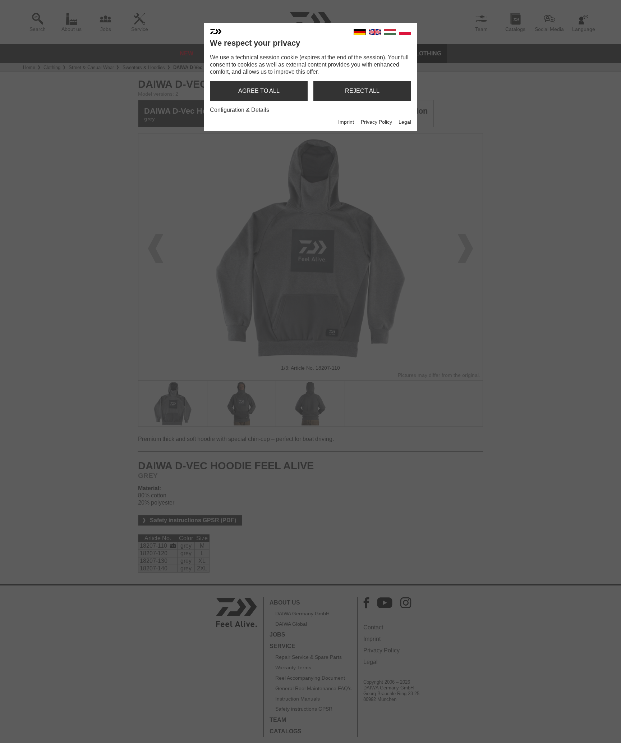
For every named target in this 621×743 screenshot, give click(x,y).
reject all (362, 91)
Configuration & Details (239, 110)
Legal (405, 122)
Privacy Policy (376, 122)
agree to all (259, 91)
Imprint (346, 122)
